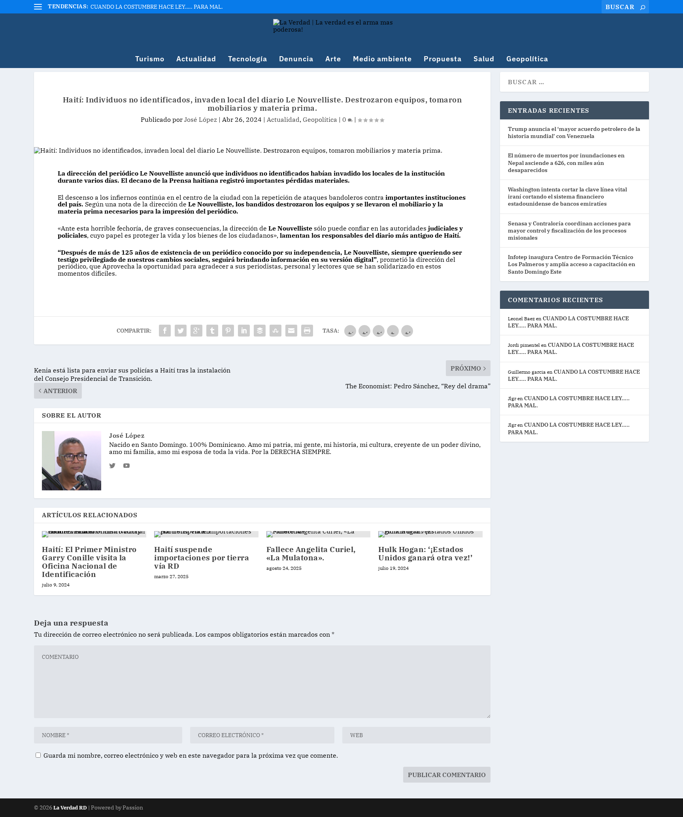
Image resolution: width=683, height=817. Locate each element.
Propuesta (443, 59)
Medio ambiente (382, 59)
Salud (484, 59)
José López (200, 119)
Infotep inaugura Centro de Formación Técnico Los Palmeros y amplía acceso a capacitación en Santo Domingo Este (571, 264)
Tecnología (247, 59)
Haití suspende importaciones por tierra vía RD (201, 558)
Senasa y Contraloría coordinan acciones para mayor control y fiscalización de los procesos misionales (569, 230)
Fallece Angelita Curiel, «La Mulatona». (311, 553)
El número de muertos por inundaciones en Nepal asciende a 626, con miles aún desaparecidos (566, 162)
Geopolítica (527, 59)
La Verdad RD (70, 807)
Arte (333, 59)
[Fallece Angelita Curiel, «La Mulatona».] (318, 534)
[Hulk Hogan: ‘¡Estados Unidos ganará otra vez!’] (430, 534)
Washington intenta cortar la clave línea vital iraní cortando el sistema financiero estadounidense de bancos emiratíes (567, 196)
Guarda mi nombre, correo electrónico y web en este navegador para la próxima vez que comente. (190, 755)
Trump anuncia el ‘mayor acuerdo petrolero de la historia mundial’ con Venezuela (574, 132)
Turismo (149, 59)
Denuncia (296, 59)
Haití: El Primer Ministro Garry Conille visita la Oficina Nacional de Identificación (89, 562)
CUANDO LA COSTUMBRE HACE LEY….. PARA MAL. (157, 6)
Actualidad (196, 59)
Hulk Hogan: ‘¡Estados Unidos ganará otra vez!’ (425, 553)
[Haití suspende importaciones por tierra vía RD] (206, 534)
